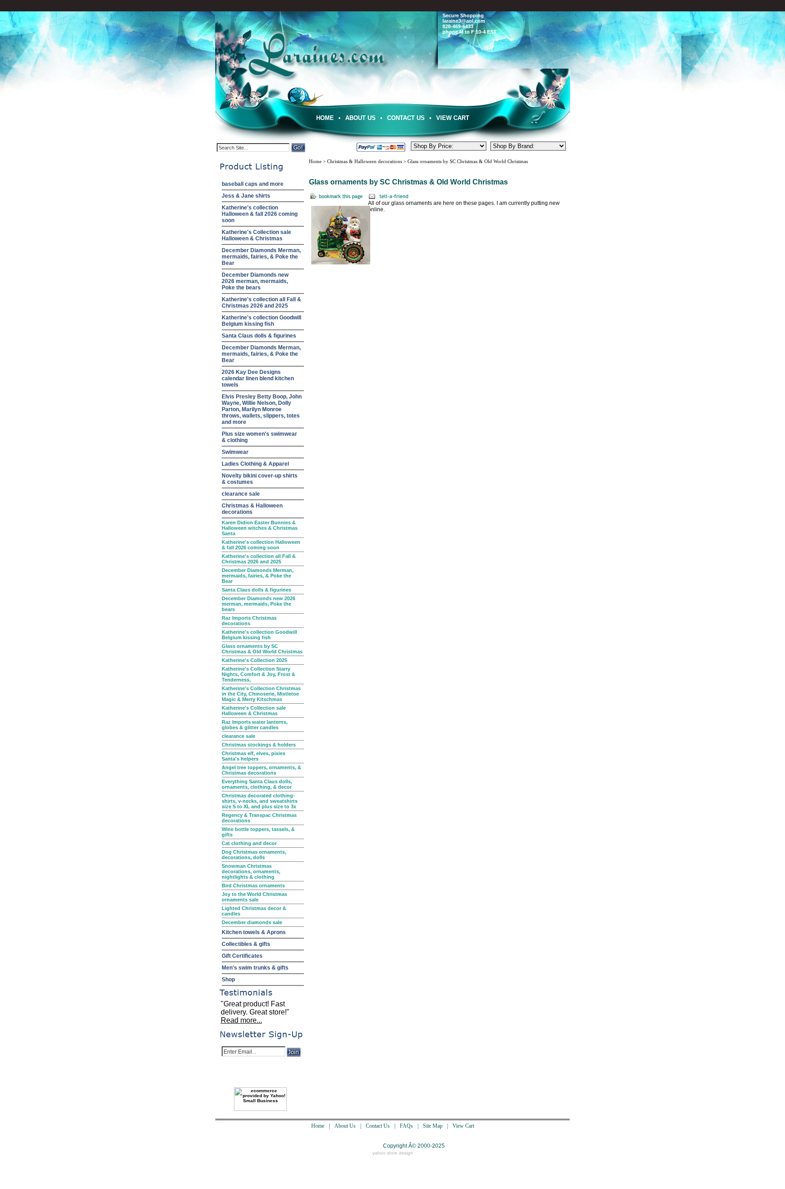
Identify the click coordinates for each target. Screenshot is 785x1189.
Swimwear (235, 452)
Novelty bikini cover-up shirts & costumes (260, 479)
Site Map (432, 1126)
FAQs (406, 1126)
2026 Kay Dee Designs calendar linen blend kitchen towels (258, 378)
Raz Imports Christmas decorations (249, 620)
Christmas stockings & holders (259, 744)
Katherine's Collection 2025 (254, 660)
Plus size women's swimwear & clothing (259, 437)
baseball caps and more (252, 184)
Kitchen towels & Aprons (254, 932)
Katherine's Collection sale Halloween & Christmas (256, 235)
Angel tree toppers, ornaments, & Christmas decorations (261, 770)
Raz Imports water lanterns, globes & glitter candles (255, 724)
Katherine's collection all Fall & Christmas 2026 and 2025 (261, 302)
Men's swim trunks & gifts (255, 968)
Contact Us (406, 117)
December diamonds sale (252, 922)
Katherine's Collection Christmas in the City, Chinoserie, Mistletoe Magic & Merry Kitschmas (261, 694)
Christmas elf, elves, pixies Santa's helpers (253, 756)
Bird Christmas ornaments (253, 885)
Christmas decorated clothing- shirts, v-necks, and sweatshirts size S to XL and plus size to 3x (260, 801)
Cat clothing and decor (249, 843)
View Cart (452, 117)
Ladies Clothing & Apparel (255, 464)
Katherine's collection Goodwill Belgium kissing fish (261, 320)
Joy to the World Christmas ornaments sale (254, 896)
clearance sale (241, 494)
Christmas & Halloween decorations (252, 508)
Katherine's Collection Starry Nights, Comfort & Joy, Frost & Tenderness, (258, 674)
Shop (228, 979)
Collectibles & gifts (246, 944)
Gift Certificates (242, 956)
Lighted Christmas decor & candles (254, 910)
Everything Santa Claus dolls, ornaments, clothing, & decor (257, 784)
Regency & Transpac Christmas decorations (259, 817)
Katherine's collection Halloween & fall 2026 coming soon (260, 214)
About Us (360, 117)
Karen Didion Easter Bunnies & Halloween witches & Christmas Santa (260, 528)
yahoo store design (393, 1152)
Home (325, 117)
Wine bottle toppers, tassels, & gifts (258, 831)
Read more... (241, 1020)
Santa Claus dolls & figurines (259, 336)
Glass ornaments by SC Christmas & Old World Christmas (262, 648)
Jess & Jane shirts (246, 196)
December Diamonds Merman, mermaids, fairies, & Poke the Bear (261, 256)
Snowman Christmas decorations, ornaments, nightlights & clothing (251, 871)
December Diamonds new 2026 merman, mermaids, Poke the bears (255, 281)
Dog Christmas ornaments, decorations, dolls (254, 854)
